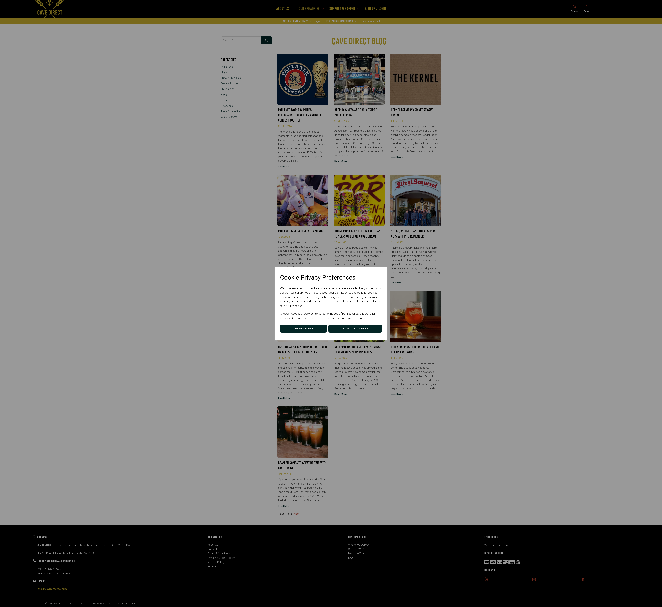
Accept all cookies (355, 328)
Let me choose (303, 328)
